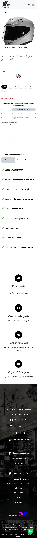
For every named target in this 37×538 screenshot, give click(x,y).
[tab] (13, 154)
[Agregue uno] (9, 109)
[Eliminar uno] (3, 109)
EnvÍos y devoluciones (10, 529)
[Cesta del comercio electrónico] (28, 4)
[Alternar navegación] (33, 4)
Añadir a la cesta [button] (25, 109)
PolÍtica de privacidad (9, 527)
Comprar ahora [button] (19, 113)
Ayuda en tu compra (27, 529)
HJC (5, 13)
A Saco (8, 525)
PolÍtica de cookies (26, 527)
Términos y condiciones (20, 525)
